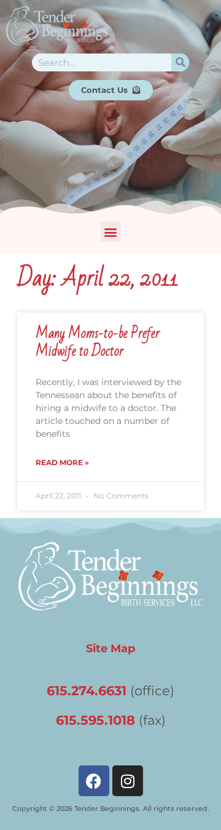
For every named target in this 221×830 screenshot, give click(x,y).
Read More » (62, 462)
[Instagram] (127, 780)
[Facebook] (94, 780)
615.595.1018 (95, 720)
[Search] (180, 62)
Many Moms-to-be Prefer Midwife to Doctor (98, 342)
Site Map (110, 648)
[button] (111, 231)
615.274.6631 (86, 690)
